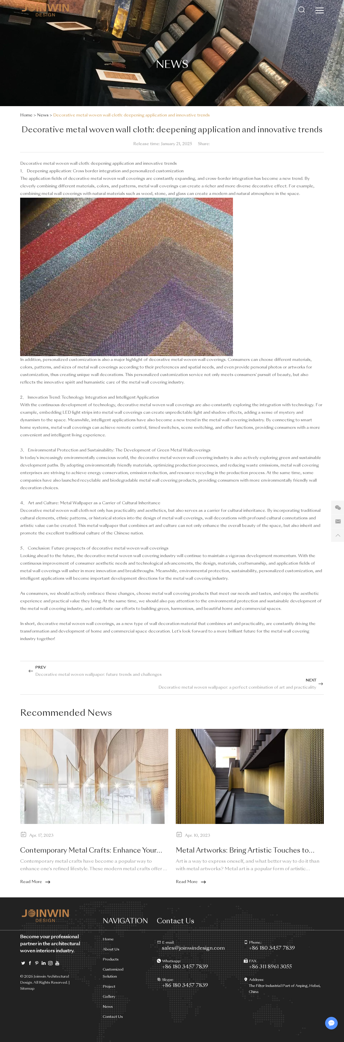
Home (26, 115)
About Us (111, 949)
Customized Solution (113, 973)
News (43, 115)
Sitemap (27, 988)
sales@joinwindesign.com (193, 948)
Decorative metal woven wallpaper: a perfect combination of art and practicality (237, 688)
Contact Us (113, 1017)
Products (111, 959)
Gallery (109, 996)
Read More (31, 882)
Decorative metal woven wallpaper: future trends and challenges (98, 675)
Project (109, 986)
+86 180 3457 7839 (185, 967)
